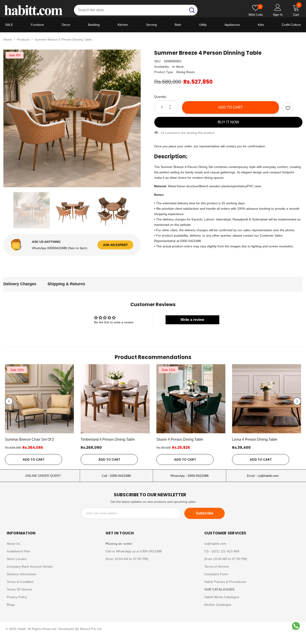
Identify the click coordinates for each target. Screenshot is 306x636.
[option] (72, 118)
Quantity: (160, 96)
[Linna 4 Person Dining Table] (266, 398)
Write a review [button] (192, 320)
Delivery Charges (19, 284)
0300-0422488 (120, 475)
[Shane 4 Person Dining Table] (190, 398)
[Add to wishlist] (287, 108)
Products (23, 39)
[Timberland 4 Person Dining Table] (115, 398)
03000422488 (57, 248)
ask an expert (115, 245)
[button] (9, 401)
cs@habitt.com (268, 475)
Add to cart (230, 107)
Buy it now (228, 122)
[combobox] (130, 10)
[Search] (136, 10)
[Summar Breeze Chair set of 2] (39, 398)
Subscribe (204, 513)
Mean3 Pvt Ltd (90, 629)
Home (7, 39)
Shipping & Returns (66, 284)
